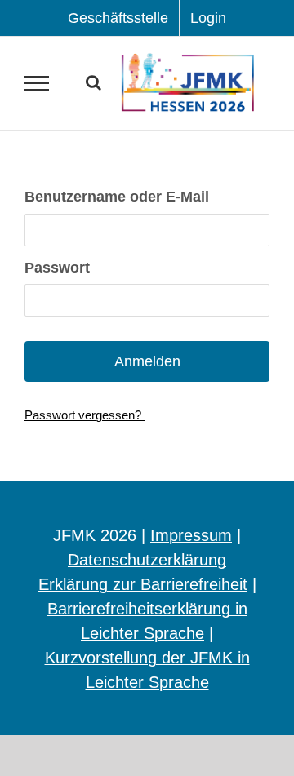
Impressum (191, 535)
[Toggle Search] (93, 82)
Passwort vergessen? (84, 415)
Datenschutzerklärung (147, 560)
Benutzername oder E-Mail (116, 196)
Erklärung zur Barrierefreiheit (142, 584)
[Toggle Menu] (37, 83)
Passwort (57, 267)
